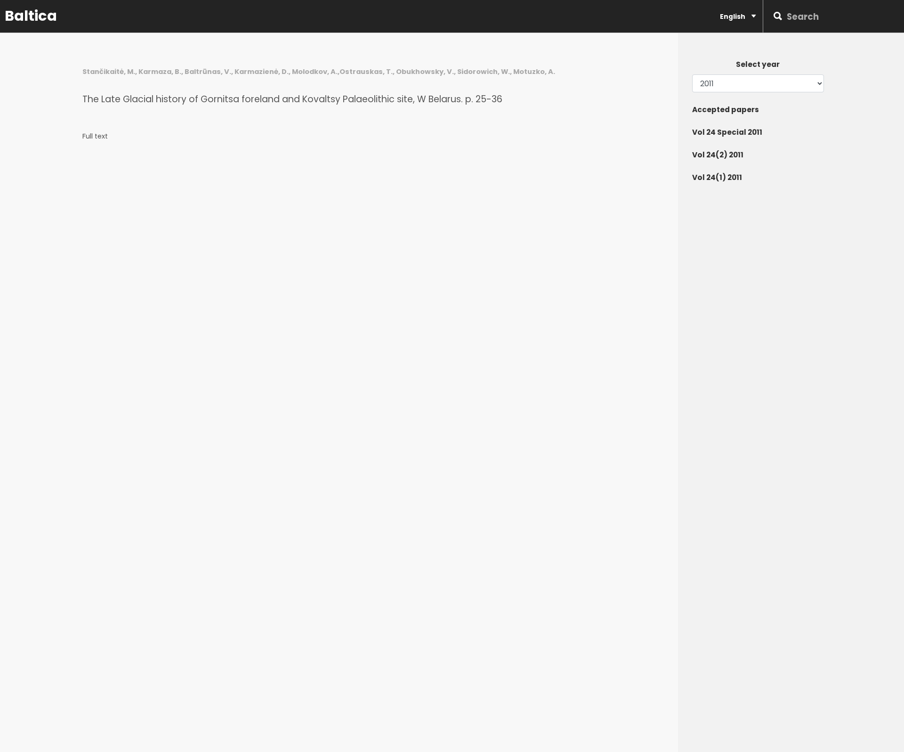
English (733, 16)
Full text (95, 136)
